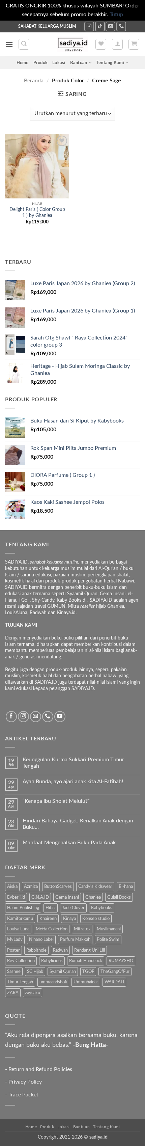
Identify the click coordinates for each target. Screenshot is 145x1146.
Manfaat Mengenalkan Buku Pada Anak (69, 842)
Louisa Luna (18, 929)
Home (23, 63)
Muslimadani (109, 929)
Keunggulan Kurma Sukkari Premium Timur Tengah (73, 763)
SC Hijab (35, 972)
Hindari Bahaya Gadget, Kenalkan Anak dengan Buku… (78, 824)
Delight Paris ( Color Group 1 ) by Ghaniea (37, 212)
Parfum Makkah (75, 939)
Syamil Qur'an (63, 972)
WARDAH (114, 982)
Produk (40, 63)
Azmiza (31, 886)
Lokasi (58, 63)
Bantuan (78, 63)
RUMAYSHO (121, 961)
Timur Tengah (20, 982)
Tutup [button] (116, 14)
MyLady (15, 939)
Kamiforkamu (20, 919)
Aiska (12, 886)
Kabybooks (101, 908)
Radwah (60, 950)
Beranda (34, 80)
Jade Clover (73, 908)
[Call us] (121, 26)
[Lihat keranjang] (133, 44)
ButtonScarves (58, 886)
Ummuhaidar (86, 982)
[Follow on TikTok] (100, 26)
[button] (9, 44)
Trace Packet (23, 1094)
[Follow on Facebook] (11, 716)
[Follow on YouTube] (59, 716)
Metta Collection (51, 929)
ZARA (13, 993)
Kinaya (69, 919)
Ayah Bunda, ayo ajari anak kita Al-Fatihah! (73, 781)
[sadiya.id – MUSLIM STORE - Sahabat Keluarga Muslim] (73, 44)
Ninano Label (41, 939)
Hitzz (51, 908)
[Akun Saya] (117, 44)
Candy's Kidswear (95, 886)
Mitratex (82, 929)
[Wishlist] (100, 44)
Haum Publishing (23, 908)
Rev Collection (21, 961)
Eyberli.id (16, 897)
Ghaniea (93, 897)
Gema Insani (67, 897)
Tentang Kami (110, 63)
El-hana (126, 886)
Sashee (14, 972)
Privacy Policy (25, 1082)
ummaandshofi (53, 982)
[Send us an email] (110, 26)
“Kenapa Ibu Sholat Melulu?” (56, 801)
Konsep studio (96, 919)
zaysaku (32, 993)
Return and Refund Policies (40, 1069)
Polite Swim (108, 939)
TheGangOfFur (114, 972)
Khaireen (48, 919)
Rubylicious (52, 961)
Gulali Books (119, 897)
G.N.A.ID (40, 897)
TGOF (88, 972)
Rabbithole (36, 950)
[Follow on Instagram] (89, 26)
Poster (13, 950)
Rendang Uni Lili (89, 950)
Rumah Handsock (85, 961)
